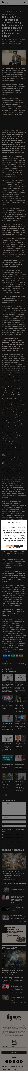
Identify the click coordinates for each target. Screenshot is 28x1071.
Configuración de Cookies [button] (14, 547)
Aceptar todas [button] (9, 545)
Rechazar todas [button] (18, 545)
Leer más (16, 541)
